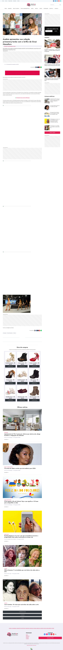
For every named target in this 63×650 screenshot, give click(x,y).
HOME (10, 628)
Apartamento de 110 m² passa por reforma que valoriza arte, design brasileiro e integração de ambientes (22, 434)
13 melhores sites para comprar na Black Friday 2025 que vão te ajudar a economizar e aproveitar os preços (52, 79)
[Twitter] (55, 1)
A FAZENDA (14, 628)
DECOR (44, 628)
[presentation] (22, 420)
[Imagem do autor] (3, 64)
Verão (14, 46)
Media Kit (27, 636)
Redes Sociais (6, 534)
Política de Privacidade (29, 645)
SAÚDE (41, 628)
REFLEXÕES (49, 628)
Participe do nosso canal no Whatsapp (23, 97)
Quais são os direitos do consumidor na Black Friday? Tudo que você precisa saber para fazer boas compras (52, 65)
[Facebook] (53, 1)
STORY (53, 628)
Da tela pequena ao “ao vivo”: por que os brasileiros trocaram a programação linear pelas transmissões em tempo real (21, 536)
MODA (35, 628)
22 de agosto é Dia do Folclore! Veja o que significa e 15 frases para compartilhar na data (21, 502)
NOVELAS (31, 628)
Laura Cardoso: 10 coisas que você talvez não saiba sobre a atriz (21, 604)
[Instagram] (57, 1)
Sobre (27, 634)
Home (6, 8)
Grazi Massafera (10, 46)
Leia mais (6, 439)
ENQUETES (19, 628)
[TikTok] (60, 1)
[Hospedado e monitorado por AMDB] (31, 649)
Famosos (5, 568)
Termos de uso (34, 645)
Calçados (5, 46)
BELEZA (38, 628)
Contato (27, 638)
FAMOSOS (27, 628)
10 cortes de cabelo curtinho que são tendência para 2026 (20, 468)
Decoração (46, 8)
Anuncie (27, 637)
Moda (4, 37)
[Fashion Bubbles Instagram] (22, 73)
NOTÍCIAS (23, 628)
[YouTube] (58, 1)
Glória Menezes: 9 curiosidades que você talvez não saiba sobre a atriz (22, 570)
